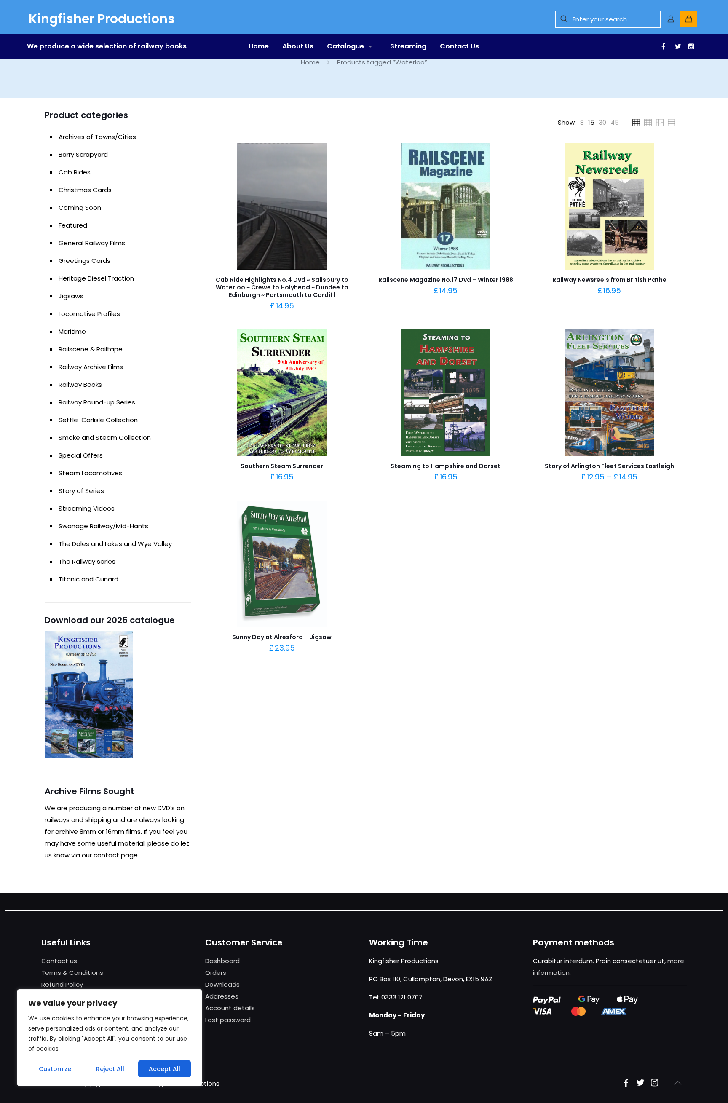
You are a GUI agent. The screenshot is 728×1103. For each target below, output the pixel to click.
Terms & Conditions (72, 972)
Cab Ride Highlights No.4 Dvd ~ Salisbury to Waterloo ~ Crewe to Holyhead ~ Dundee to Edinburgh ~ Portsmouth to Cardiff (282, 287)
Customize (55, 1069)
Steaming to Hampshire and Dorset (445, 466)
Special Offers (81, 455)
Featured (73, 225)
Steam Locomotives (90, 473)
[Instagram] (655, 1083)
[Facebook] (626, 1083)
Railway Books (80, 384)
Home (310, 62)
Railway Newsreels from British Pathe (609, 280)
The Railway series (87, 561)
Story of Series (81, 490)
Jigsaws (71, 296)
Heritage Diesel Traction (96, 278)
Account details (230, 1008)
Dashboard (222, 960)
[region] (109, 1037)
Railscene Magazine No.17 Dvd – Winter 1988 (445, 280)
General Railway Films (92, 242)
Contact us (59, 960)
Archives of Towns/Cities (97, 136)
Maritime (72, 331)
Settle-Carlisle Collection (98, 419)
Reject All (110, 1069)
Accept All (164, 1069)
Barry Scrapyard (83, 154)
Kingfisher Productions (102, 19)
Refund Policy (62, 984)
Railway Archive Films (91, 366)
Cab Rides (75, 172)
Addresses (221, 996)
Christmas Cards (85, 189)
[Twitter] (640, 1083)
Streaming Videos (87, 508)
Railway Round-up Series (97, 402)
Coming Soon (80, 207)
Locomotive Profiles (89, 313)
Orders (215, 972)
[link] (582, 123)
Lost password (228, 1019)
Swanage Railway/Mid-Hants (103, 526)
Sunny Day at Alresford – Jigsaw (282, 637)
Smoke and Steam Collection (105, 437)
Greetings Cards (84, 260)
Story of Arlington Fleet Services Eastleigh (609, 466)
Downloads (222, 984)
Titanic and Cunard (88, 579)
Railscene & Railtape (91, 349)
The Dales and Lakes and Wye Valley (115, 543)
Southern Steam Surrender (282, 466)
